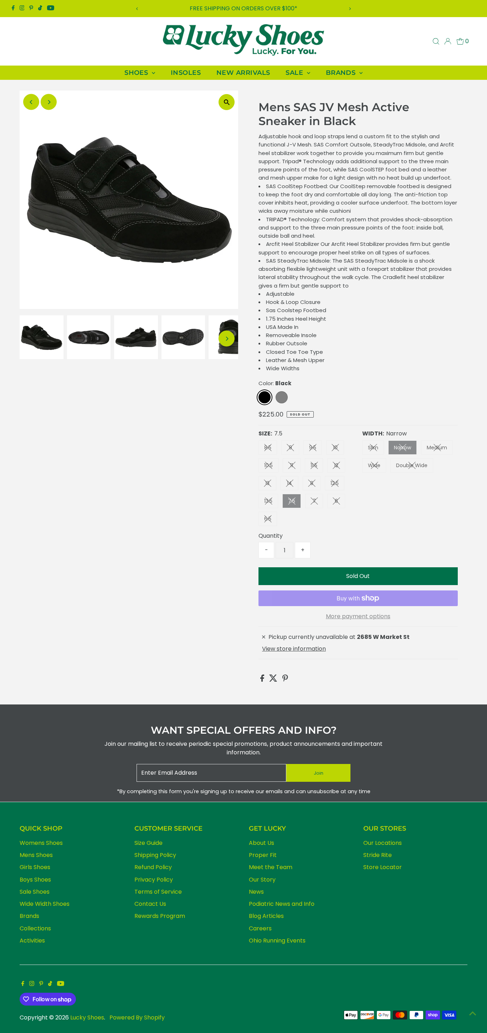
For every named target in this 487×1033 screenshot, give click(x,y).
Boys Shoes (35, 880)
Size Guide (148, 843)
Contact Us (150, 904)
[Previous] (137, 9)
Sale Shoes (35, 892)
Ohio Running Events (277, 940)
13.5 (271, 502)
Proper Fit (263, 855)
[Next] (350, 9)
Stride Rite (377, 855)
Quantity (270, 536)
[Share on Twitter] (274, 680)
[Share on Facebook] (263, 680)
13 (270, 484)
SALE (295, 73)
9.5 (315, 449)
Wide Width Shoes (45, 904)
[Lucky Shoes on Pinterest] (31, 8)
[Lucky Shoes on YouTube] (50, 8)
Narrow (405, 449)
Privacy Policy (153, 880)
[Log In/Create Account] (448, 41)
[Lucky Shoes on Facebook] (13, 8)
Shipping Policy (155, 855)
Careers (260, 928)
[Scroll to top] (473, 1013)
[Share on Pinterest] (285, 680)
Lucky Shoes (87, 1017)
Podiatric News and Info (281, 904)
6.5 (270, 520)
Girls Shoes (35, 867)
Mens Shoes (36, 855)
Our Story (262, 880)
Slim (376, 449)
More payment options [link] (358, 616)
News (256, 892)
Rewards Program (159, 916)
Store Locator (382, 867)
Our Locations (382, 843)
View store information (294, 649)
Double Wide (414, 466)
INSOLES (186, 73)
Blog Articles (266, 916)
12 (339, 466)
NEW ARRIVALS (243, 73)
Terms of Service (158, 892)
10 (338, 449)
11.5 (317, 466)
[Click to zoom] (227, 102)
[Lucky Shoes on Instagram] (22, 8)
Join (318, 773)
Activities (32, 940)
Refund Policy (153, 867)
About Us (261, 843)
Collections (35, 928)
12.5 (337, 484)
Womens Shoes (41, 843)
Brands (29, 916)
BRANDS (342, 73)
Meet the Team (270, 867)
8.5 (270, 449)
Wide (377, 466)
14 (292, 484)
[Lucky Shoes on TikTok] (40, 8)
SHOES (137, 73)
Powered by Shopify (137, 1017)
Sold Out (358, 576)
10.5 (271, 466)
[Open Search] (436, 41)
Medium (440, 449)
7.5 (294, 502)
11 (295, 466)
